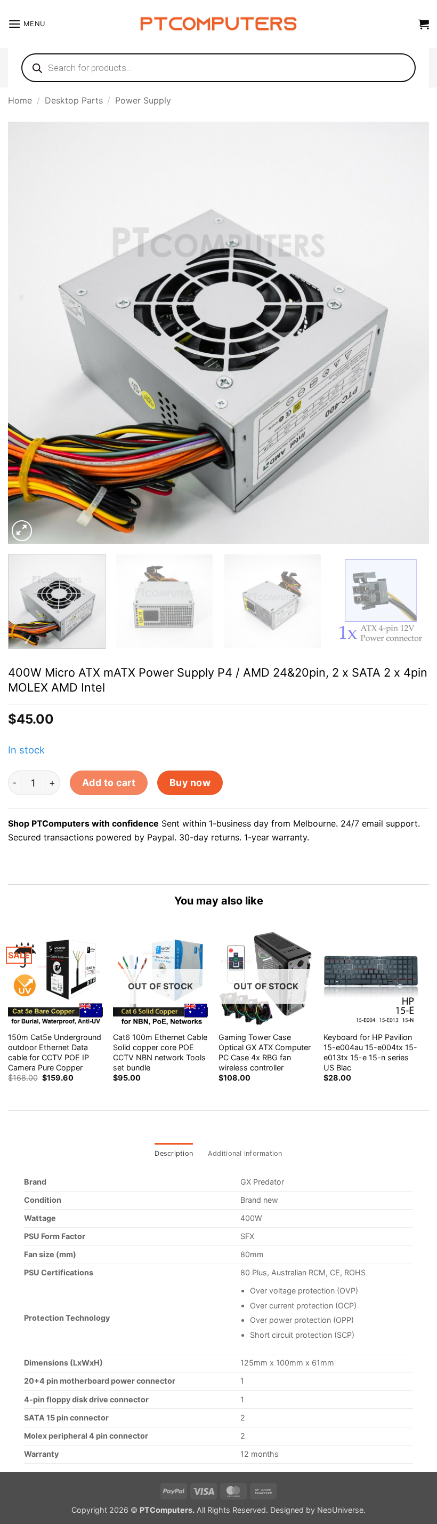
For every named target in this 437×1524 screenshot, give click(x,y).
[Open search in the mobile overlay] (218, 68)
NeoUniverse (340, 1509)
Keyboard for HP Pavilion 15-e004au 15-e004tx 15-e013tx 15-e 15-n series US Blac (370, 1052)
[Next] (407, 332)
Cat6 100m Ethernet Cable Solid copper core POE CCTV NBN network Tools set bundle (160, 1052)
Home (20, 100)
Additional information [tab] (245, 1153)
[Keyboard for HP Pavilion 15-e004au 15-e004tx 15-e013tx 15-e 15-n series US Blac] (370, 978)
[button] (26, 24)
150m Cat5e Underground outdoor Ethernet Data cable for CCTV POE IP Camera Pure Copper (54, 1052)
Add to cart (109, 782)
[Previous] (29, 332)
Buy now (190, 782)
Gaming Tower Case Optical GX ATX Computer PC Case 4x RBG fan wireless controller (264, 1052)
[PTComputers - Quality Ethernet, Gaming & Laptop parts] (219, 24)
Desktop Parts (74, 100)
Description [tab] (174, 1153)
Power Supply (143, 100)
